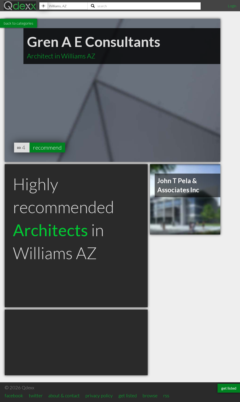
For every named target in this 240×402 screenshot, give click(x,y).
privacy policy (99, 395)
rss (166, 395)
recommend (47, 147)
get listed (127, 395)
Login (232, 6)
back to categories (18, 23)
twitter (36, 395)
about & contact (64, 395)
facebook (14, 395)
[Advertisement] (76, 342)
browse (150, 395)
